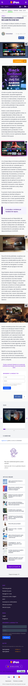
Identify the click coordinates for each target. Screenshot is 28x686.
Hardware (16, 10)
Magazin (6, 6)
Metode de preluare (7, 604)
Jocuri (24, 10)
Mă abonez (7, 388)
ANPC (3, 599)
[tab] (4, 429)
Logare (4, 616)
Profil (4, 613)
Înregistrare (5, 618)
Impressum (8, 681)
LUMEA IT (3, 16)
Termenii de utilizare (16, 383)
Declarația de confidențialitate (9, 602)
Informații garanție (6, 588)
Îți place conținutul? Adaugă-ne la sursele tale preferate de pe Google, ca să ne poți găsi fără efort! (14, 366)
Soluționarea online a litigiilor (9, 596)
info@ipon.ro (18, 649)
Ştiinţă (20, 10)
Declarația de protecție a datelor (10, 385)
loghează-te (4, 440)
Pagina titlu (4, 10)
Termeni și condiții (18, 681)
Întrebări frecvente (6, 591)
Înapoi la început (13, 574)
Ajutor (4, 643)
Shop (2, 6)
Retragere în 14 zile (7, 593)
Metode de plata (6, 607)
